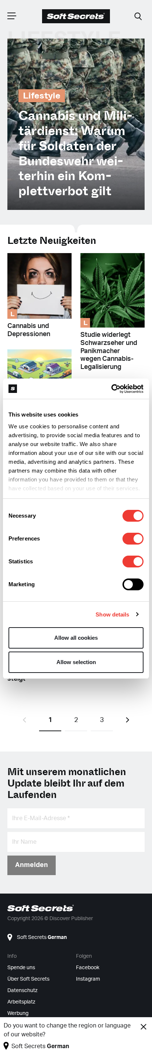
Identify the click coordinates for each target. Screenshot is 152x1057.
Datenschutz (22, 990)
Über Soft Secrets (28, 979)
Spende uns (21, 967)
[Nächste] (128, 720)
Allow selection (76, 662)
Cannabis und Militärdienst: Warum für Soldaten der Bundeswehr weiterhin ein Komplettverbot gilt (75, 153)
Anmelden (31, 865)
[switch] (133, 539)
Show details (112, 614)
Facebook (87, 967)
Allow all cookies (76, 638)
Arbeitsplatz (21, 1002)
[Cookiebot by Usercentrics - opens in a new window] (111, 389)
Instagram (88, 979)
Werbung (17, 1013)
